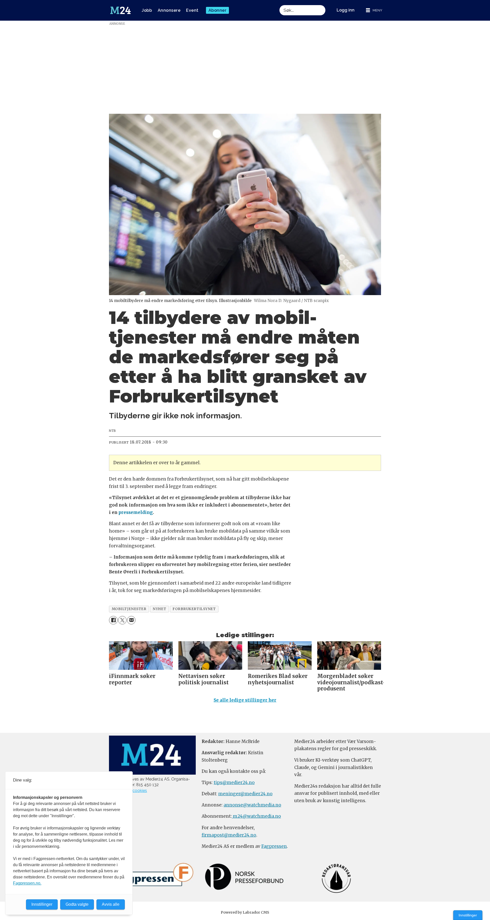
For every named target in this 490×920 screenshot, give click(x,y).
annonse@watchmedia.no (252, 805)
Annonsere (169, 10)
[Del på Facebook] (113, 620)
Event (192, 10)
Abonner (218, 10)
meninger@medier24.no (245, 794)
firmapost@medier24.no (229, 835)
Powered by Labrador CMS (245, 912)
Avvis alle (110, 904)
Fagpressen (274, 846)
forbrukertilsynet (194, 609)
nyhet (159, 609)
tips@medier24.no (234, 782)
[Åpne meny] (374, 10)
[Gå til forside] (120, 10)
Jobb (147, 10)
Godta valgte (77, 904)
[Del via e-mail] (131, 620)
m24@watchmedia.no (256, 816)
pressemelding (135, 512)
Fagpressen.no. (27, 883)
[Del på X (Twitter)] (122, 620)
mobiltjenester (129, 609)
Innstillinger (468, 915)
